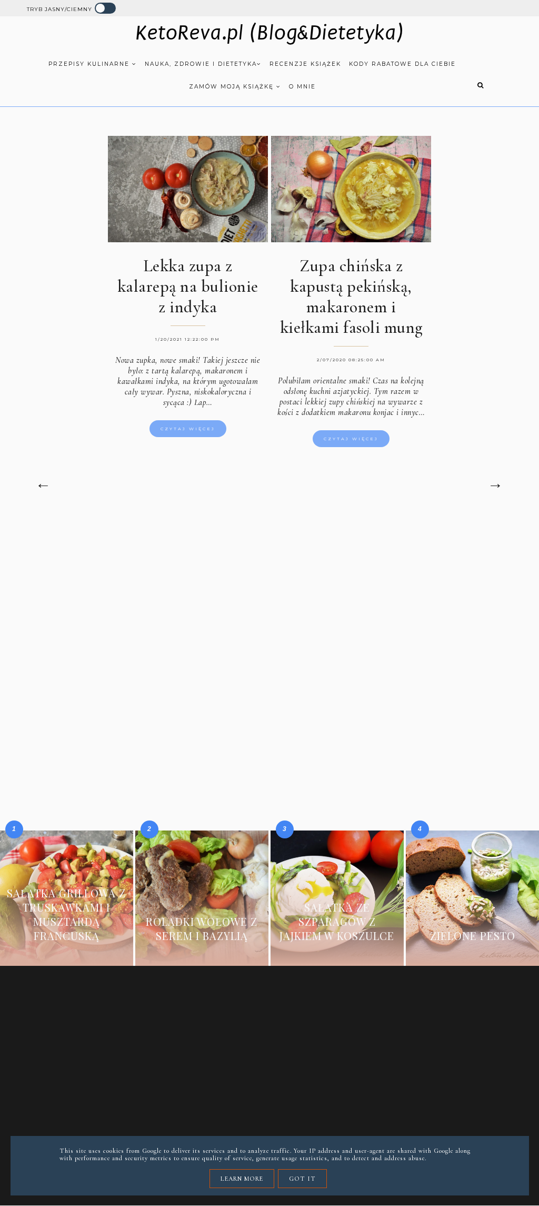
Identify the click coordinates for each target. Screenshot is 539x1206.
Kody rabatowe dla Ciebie (402, 64)
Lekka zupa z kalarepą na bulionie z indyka (187, 286)
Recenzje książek (305, 64)
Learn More (242, 1178)
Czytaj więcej (188, 428)
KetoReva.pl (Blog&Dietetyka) (270, 33)
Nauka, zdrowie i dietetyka (201, 64)
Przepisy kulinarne (90, 64)
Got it (302, 1178)
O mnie (302, 86)
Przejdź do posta (66, 951)
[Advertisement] (269, 605)
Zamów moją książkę (232, 86)
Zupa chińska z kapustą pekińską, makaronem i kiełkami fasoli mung (351, 296)
